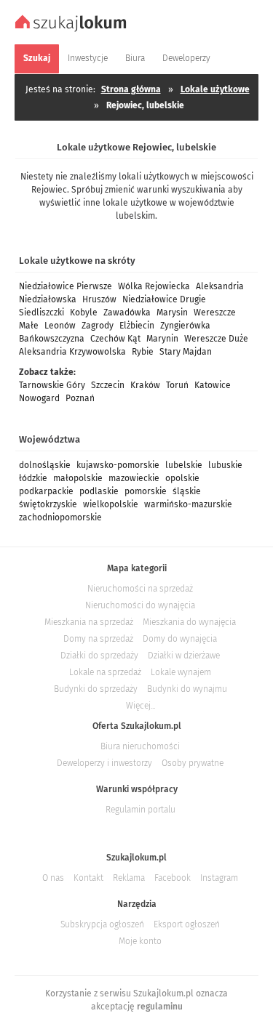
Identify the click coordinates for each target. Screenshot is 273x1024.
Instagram (219, 878)
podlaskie (99, 491)
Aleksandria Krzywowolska (72, 352)
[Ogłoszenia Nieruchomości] (72, 30)
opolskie (182, 478)
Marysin (172, 312)
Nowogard (39, 398)
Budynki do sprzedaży (96, 689)
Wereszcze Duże (216, 339)
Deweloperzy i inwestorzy (104, 763)
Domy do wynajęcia (180, 639)
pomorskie (145, 491)
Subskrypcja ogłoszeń (102, 924)
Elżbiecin (136, 325)
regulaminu (160, 1006)
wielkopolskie (110, 504)
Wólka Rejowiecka (154, 286)
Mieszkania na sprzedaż (88, 622)
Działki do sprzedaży (99, 655)
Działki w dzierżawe (184, 655)
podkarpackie (46, 491)
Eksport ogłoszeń (187, 924)
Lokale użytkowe (215, 89)
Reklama (129, 878)
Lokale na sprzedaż (105, 672)
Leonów (60, 325)
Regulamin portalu (140, 810)
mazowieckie (133, 478)
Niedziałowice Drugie (164, 299)
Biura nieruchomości (140, 746)
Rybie (143, 352)
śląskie (187, 491)
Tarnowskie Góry (52, 385)
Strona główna (131, 89)
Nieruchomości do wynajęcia (140, 605)
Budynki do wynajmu (187, 689)
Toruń (177, 385)
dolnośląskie (45, 465)
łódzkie (33, 478)
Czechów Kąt (115, 339)
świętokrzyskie (48, 504)
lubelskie (183, 465)
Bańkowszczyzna (51, 339)
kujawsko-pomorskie (117, 465)
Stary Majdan (185, 352)
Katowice (212, 385)
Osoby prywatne (192, 763)
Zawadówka (127, 312)
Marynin (162, 339)
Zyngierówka (185, 325)
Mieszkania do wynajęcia (189, 622)
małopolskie (78, 478)
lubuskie (225, 465)
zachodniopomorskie (60, 517)
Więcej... (140, 706)
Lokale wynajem (181, 672)
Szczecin (107, 385)
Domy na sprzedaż (98, 639)
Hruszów (99, 299)
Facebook (172, 878)
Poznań (80, 398)
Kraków (145, 385)
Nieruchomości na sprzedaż (140, 589)
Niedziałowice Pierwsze (65, 286)
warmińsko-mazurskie (188, 504)
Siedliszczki (41, 312)
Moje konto (140, 941)
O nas (53, 878)
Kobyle (84, 312)
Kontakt (88, 878)
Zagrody (98, 325)
